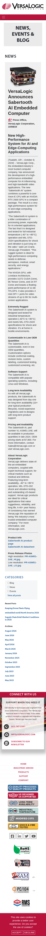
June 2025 (9, 676)
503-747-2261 (18, 727)
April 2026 (9, 645)
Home (23, 764)
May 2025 (9, 680)
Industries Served (23, 768)
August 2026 (10, 631)
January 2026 (11, 654)
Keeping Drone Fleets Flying (17, 608)
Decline (29, 932)
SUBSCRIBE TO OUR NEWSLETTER (20, 743)
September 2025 (12, 667)
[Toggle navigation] (3, 17)
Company (23, 780)
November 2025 (12, 658)
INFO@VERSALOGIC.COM (23, 735)
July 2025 (9, 672)
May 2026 (9, 640)
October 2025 (11, 662)
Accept (17, 932)
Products (23, 772)
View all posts (14, 595)
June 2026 (9, 636)
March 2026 (10, 649)
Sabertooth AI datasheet (21, 547)
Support (23, 776)
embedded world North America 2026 (22, 613)
